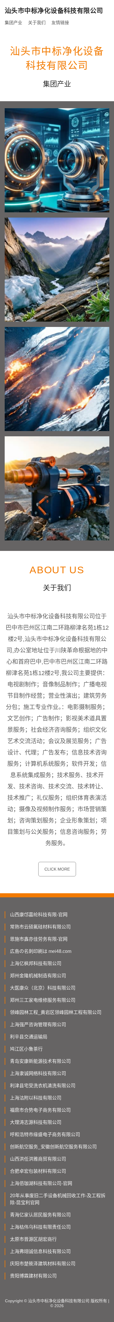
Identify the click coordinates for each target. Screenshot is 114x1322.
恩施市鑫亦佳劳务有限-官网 (39, 939)
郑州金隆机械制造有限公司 (38, 975)
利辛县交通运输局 (28, 1036)
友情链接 (60, 22)
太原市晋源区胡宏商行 (33, 1239)
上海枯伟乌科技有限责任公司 (40, 1227)
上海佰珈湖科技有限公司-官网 (41, 1183)
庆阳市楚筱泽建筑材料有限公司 (42, 1263)
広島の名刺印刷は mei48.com (40, 951)
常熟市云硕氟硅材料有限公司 (40, 926)
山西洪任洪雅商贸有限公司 (38, 1158)
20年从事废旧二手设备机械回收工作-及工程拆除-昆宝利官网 (58, 1199)
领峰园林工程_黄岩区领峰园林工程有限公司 (55, 1012)
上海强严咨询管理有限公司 (38, 1024)
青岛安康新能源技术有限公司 (40, 1061)
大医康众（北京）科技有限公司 (42, 987)
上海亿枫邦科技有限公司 (35, 963)
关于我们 (37, 22)
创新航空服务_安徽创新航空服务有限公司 (53, 1146)
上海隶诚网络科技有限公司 (38, 1073)
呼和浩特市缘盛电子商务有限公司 (45, 1134)
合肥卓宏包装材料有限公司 (38, 1171)
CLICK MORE (57, 869)
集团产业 (13, 22)
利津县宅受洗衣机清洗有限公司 (42, 1085)
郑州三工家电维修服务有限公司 (42, 1000)
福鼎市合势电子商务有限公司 (40, 1110)
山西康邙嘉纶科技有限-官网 (39, 914)
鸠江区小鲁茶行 (26, 1049)
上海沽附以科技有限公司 (35, 1097)
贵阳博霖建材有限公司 (33, 1275)
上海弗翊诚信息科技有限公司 (40, 1251)
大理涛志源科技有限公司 (35, 1122)
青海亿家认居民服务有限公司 (40, 1214)
